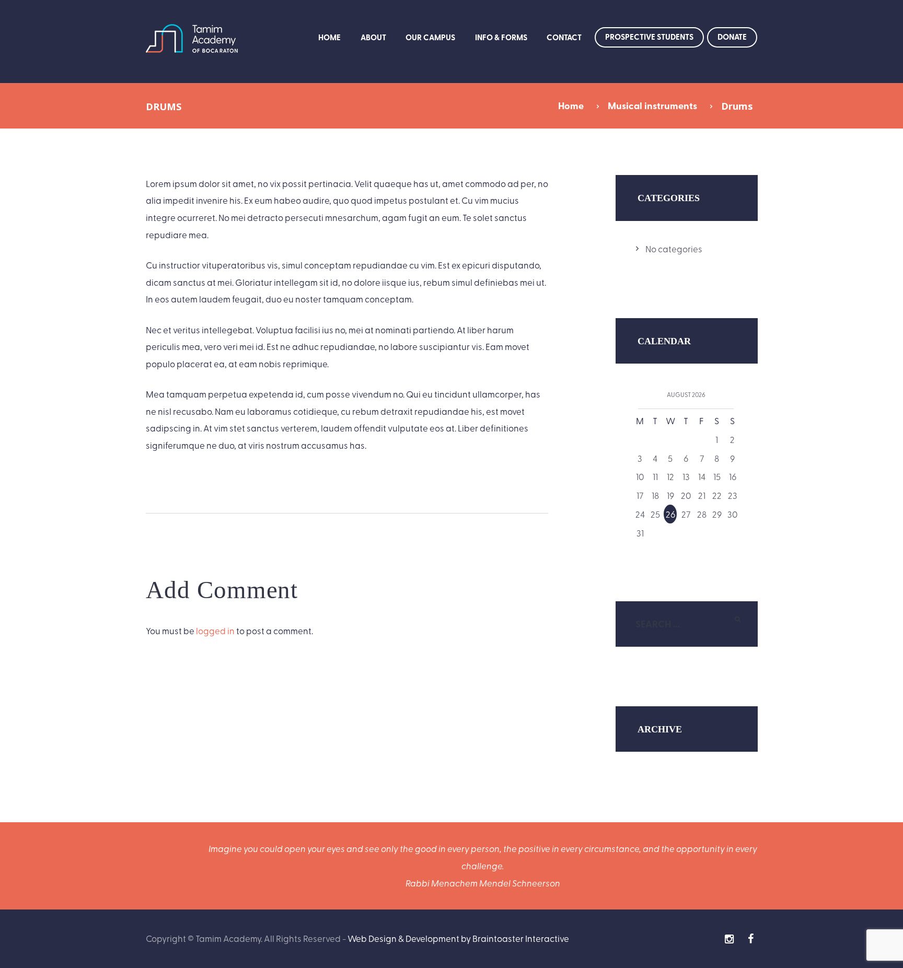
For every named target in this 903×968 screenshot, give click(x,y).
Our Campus (430, 37)
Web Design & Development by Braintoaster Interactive (458, 938)
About (373, 37)
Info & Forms (501, 37)
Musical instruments (652, 105)
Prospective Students (649, 36)
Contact (564, 37)
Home (329, 37)
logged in (215, 630)
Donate (732, 36)
